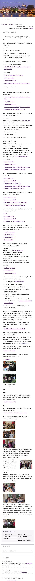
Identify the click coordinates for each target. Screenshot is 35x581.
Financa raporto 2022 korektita (12, 183)
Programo (7, 359)
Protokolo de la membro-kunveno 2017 (14, 329)
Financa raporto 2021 (10, 200)
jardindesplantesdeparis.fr (21, 156)
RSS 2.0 (15, 580)
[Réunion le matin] (10, 366)
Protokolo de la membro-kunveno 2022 (14, 205)
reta (29, 120)
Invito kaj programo (9, 232)
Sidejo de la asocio (7, 534)
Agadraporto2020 (9, 216)
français (31, 28)
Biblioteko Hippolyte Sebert (24, 540)
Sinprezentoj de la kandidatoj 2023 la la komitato (17, 186)
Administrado (21, 534)
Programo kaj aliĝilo (9, 350)
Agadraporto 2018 (9, 270)
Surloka (24, 120)
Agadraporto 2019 (9, 234)
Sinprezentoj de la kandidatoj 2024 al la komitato (17, 167)
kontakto (9, 580)
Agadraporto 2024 (9, 101)
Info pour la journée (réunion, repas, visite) (15, 413)
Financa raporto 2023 (10, 164)
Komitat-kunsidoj (7, 536)
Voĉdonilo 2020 (8, 240)
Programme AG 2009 (10, 401)
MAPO (11, 3)
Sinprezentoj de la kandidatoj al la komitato (15, 202)
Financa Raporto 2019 (10, 237)
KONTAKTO (18, 3)
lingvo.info (24, 572)
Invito (5, 213)
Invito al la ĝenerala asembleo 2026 (13, 75)
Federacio (10, 24)
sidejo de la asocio (18, 250)
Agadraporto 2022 (9, 178)
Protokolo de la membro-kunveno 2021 (14, 221)
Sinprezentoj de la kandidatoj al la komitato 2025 (17, 107)
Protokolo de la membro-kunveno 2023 (14, 188)
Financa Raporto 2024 (10, 104)
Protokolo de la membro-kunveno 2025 (14, 109)
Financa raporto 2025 (10, 80)
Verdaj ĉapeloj (6, 538)
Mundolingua (24, 343)
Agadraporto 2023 (9, 161)
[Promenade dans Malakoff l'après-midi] (10, 378)
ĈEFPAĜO (4, 3)
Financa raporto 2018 (10, 273)
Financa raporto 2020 (10, 219)
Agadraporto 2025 (9, 78)
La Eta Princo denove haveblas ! (23, 537)
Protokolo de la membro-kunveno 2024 (14, 169)
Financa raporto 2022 (10, 181)
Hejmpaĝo (4, 24)
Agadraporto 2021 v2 (10, 197)
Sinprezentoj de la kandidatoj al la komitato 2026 (17, 83)
